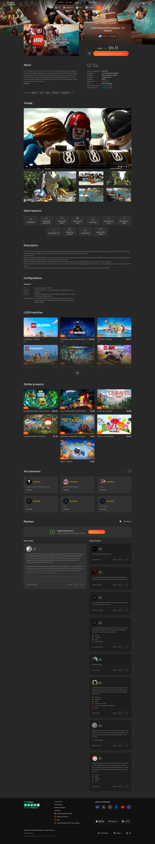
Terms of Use (58, 801)
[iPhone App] (100, 821)
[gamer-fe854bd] (94, 597)
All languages (127, 521)
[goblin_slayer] (29, 549)
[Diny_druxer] (66, 481)
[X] (103, 807)
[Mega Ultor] (94, 682)
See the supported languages (110, 73)
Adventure (109, 83)
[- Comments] (125, 471)
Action (103, 83)
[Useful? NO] (82, 584)
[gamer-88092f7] (66, 501)
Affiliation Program (59, 807)
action (41, 92)
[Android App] (113, 821)
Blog (84, 2)
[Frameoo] (94, 659)
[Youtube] (122, 807)
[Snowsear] (94, 758)
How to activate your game (109, 75)
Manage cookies (28, 833)
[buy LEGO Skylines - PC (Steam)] (41, 327)
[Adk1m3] (94, 549)
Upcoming (78, 2)
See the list (105, 71)
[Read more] (55, 566)
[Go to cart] (143, 3)
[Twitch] (128, 807)
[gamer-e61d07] (29, 501)
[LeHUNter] (102, 481)
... (72, 92)
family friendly (65, 92)
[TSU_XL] (94, 572)
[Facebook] (116, 807)
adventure (34, 92)
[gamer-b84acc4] (94, 622)
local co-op (55, 92)
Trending (60, 2)
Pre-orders (69, 2)
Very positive (105, 85)
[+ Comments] (129, 471)
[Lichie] (102, 501)
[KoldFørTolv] (94, 725)
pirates (48, 92)
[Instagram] (110, 807)
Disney (104, 79)
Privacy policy (58, 804)
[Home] (9, 3)
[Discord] (97, 807)
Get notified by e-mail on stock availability (111, 53)
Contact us (57, 810)
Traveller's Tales (106, 77)
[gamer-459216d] (29, 481)
